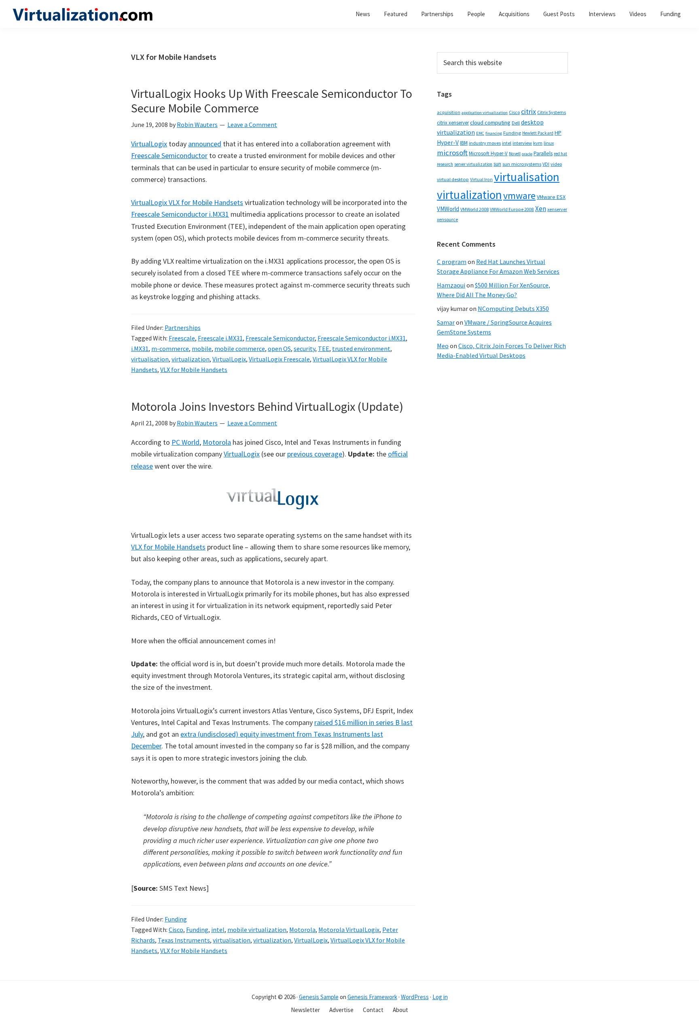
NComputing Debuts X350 (513, 308)
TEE (323, 348)
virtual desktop (453, 179)
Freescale (182, 338)
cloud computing (490, 122)
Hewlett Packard (537, 133)
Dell (516, 123)
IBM (464, 142)
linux (549, 143)
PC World (185, 442)
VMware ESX (551, 197)
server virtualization (473, 164)
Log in (440, 997)
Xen (540, 208)
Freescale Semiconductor (169, 155)
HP (558, 132)
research (445, 164)
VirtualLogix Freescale (279, 359)
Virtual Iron (481, 179)
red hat (560, 153)
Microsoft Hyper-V (488, 153)
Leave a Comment (252, 124)
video (556, 164)
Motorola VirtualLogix (348, 930)
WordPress (415, 997)
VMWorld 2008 (474, 209)
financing (493, 133)
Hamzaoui (451, 285)
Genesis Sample (319, 997)
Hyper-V (448, 142)
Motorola (217, 442)
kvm (537, 143)
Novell (515, 153)
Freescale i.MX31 (220, 338)
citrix (528, 111)
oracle (527, 153)
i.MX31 (139, 348)
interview (522, 143)
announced (204, 143)
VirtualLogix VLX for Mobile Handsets (187, 202)
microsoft (452, 152)
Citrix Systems (551, 112)
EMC (480, 133)
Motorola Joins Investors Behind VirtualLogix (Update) (267, 406)
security (304, 348)
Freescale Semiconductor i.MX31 (180, 214)
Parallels (543, 153)
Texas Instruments (184, 940)
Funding (176, 919)
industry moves (485, 143)
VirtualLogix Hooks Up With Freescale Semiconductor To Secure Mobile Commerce (271, 101)
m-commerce (170, 348)
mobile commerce (239, 348)
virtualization (191, 359)
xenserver (557, 209)
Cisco (176, 930)
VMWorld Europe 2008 (512, 209)
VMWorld (448, 209)
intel (218, 930)
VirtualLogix (149, 143)
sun (497, 164)
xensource (447, 219)
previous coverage (314, 454)
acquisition (448, 112)
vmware (519, 195)
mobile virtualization (256, 930)
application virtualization (485, 112)
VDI (545, 164)
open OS (279, 348)
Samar (446, 322)
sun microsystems (521, 164)
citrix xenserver (453, 122)
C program (451, 262)
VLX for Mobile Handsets (193, 370)
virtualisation (150, 359)
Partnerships (183, 327)
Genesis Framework (372, 997)
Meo (443, 346)
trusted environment (361, 348)
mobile (202, 348)
